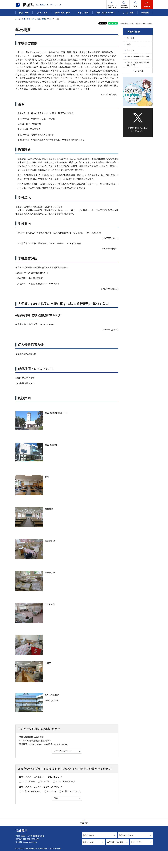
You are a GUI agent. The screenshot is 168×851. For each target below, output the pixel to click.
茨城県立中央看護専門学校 (138, 56)
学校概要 (130, 38)
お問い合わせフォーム (63, 751)
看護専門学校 (46, 19)
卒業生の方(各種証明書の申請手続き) (138, 64)
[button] (123, 4)
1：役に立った (28, 781)
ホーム (17, 19)
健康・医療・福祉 (28, 19)
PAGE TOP (84, 823)
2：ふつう (45, 781)
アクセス (130, 50)
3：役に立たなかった (65, 781)
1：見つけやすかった (31, 791)
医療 (38, 19)
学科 (129, 44)
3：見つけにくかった (71, 791)
